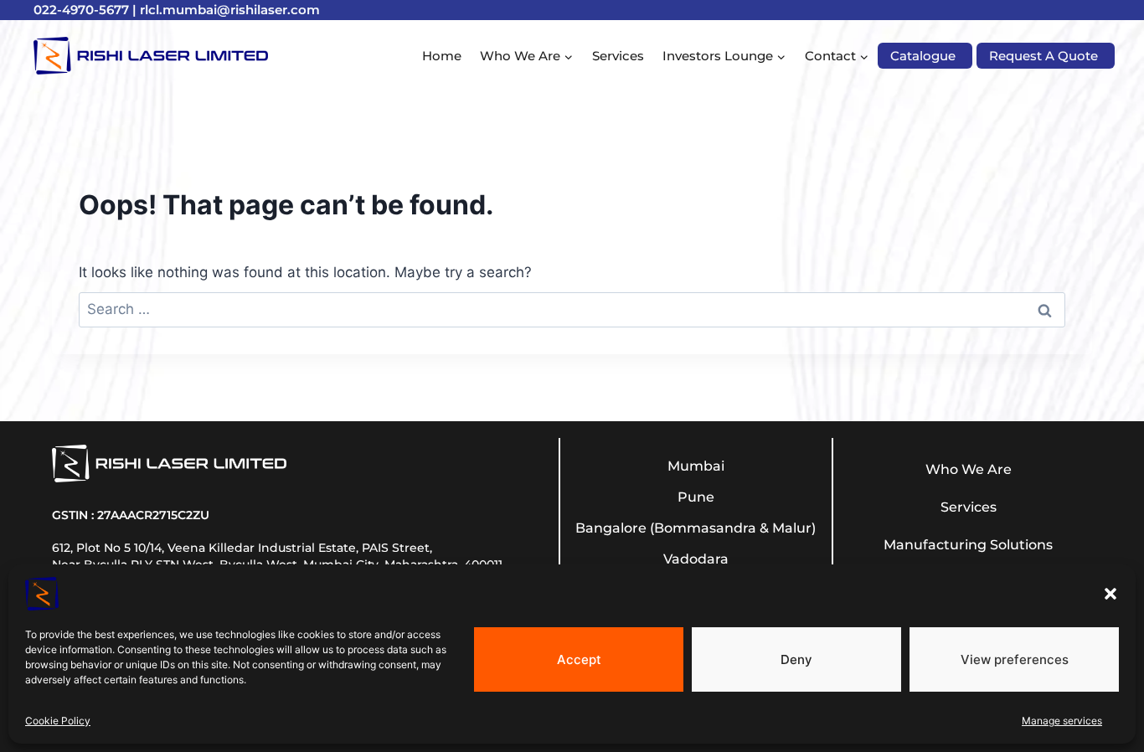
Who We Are (968, 469)
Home (441, 56)
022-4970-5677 (81, 10)
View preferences (1015, 659)
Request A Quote (1043, 56)
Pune (696, 497)
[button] (1110, 593)
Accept (579, 659)
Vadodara (696, 559)
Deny (796, 659)
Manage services (1062, 720)
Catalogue (923, 56)
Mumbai (695, 466)
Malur (792, 528)
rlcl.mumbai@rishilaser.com (230, 10)
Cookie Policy (57, 720)
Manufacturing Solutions (968, 545)
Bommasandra (705, 528)
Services (618, 56)
